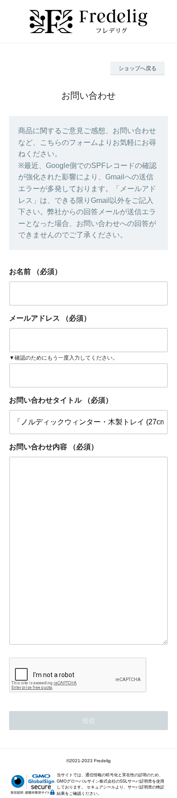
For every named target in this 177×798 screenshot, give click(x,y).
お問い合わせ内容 (38, 447)
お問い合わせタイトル (45, 400)
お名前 (20, 271)
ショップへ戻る (137, 68)
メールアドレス (34, 318)
